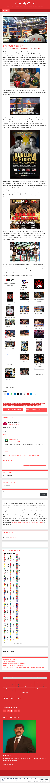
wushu (39, 405)
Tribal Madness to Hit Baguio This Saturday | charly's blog (24, 455)
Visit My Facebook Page (12, 698)
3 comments (37, 48)
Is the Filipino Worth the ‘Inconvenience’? (12, 410)
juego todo (6, 405)
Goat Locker (22, 403)
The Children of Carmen (9, 661)
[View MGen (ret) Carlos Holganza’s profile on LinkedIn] (19, 711)
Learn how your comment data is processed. (35, 465)
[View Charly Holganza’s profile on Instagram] (11, 711)
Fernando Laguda (15, 403)
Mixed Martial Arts (13, 405)
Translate (14, 537)
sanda (30, 405)
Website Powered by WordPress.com (24, 773)
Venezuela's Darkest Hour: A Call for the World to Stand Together (27, 522)
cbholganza (15, 48)
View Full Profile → (8, 764)
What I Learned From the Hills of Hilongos (14, 663)
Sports (30, 48)
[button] (10, 282)
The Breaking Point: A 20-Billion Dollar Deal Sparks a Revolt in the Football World (24, 667)
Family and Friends (25, 48)
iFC (26, 403)
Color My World (25, 3)
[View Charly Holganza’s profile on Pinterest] (15, 711)
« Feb (23, 692)
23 (6, 688)
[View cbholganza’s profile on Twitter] (8, 711)
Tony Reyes (35, 405)
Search (5, 491)
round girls (25, 405)
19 (25, 686)
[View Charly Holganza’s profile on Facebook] (4, 711)
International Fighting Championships (36, 403)
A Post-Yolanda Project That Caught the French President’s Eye (34, 410)
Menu (6, 10)
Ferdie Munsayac (7, 403)
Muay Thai (20, 405)
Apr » (26, 692)
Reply (4, 434)
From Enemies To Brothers (10, 659)
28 (37, 688)
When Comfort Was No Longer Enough (13, 665)
